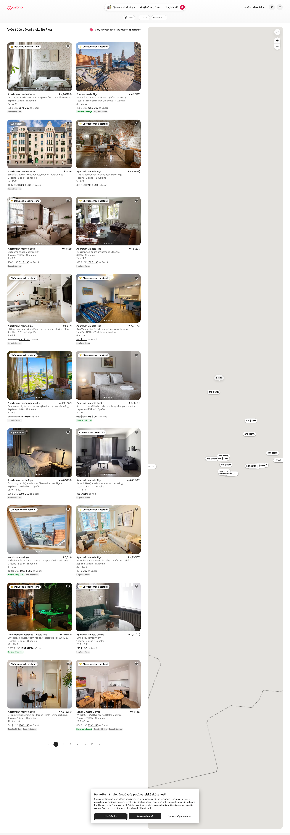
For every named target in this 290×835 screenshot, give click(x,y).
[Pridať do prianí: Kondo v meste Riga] (136, 46)
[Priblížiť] (277, 40)
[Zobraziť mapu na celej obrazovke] (277, 32)
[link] (49, 744)
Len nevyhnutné (145, 816)
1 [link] (55, 744)
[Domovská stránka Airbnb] (15, 7)
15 (92, 744)
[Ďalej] (99, 744)
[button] (24, 107)
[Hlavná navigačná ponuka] (280, 7)
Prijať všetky (111, 816)
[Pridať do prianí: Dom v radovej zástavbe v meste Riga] (68, 586)
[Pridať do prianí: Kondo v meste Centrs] (136, 663)
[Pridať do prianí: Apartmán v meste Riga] (136, 123)
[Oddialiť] (277, 47)
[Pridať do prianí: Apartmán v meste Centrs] (68, 46)
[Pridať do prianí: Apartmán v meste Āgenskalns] (68, 355)
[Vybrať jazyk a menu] (272, 7)
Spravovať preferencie (179, 816)
